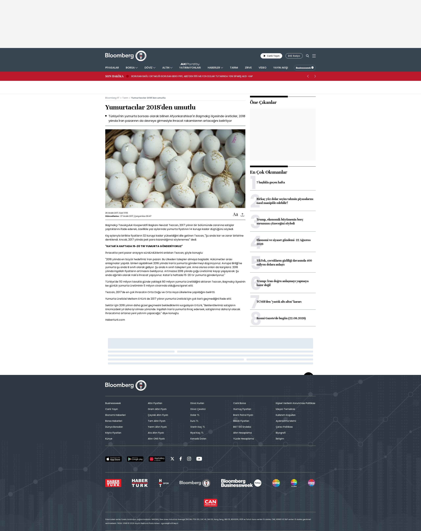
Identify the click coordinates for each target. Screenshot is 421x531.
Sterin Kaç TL (197, 426)
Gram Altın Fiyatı (157, 409)
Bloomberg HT (112, 97)
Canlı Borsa (239, 403)
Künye (108, 438)
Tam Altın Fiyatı (156, 421)
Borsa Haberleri (113, 421)
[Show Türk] (294, 483)
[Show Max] (312, 483)
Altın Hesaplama (242, 432)
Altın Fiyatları (155, 403)
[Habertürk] (113, 483)
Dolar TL (194, 415)
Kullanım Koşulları (286, 415)
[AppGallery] (157, 459)
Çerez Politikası (284, 426)
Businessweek (113, 403)
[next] (315, 76)
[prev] (307, 76)
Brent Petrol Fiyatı (243, 415)
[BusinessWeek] (305, 68)
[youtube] (199, 459)
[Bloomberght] (125, 56)
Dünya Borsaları (114, 426)
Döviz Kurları (197, 403)
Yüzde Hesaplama (243, 438)
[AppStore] (113, 459)
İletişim (280, 438)
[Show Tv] (276, 483)
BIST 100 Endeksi (242, 426)
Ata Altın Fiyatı (156, 432)
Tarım (125, 97)
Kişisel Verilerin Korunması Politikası (295, 403)
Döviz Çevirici (198, 409)
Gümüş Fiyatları (242, 409)
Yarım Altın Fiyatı (157, 426)
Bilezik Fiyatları (241, 421)
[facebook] (181, 459)
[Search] (307, 56)
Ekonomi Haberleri (115, 415)
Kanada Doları (198, 438)
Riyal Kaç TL (197, 432)
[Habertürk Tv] (140, 483)
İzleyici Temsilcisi (285, 409)
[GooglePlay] (135, 459)
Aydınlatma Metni (286, 421)
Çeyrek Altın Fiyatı (158, 415)
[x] (172, 459)
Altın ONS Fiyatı (156, 438)
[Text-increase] (235, 214)
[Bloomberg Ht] (195, 483)
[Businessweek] (241, 483)
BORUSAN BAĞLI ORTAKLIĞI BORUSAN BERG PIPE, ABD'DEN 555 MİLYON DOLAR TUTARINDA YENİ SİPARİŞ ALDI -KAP (192, 76)
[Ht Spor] (163, 483)
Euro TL (194, 421)
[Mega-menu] (314, 56)
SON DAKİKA (114, 76)
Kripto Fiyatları (113, 432)
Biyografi (281, 432)
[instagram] (189, 459)
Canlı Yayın (111, 409)
